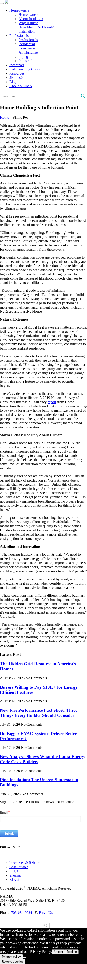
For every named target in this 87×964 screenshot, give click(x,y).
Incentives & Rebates (24, 863)
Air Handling (28, 52)
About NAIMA (20, 86)
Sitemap (15, 875)
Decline (72, 952)
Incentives (16, 65)
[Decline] (24, 957)
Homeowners (19, 10)
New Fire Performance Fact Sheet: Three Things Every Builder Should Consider (38, 713)
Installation (27, 31)
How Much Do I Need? (36, 27)
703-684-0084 (21, 913)
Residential (27, 44)
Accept (58, 952)
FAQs (13, 871)
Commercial (27, 48)
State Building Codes (24, 69)
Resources (16, 73)
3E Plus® (16, 78)
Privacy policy (11, 956)
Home (4, 117)
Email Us (46, 913)
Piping (23, 57)
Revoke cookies (12, 961)
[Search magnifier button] (83, 96)
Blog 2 (14, 879)
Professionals (19, 36)
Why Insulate (28, 23)
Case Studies (18, 867)
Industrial (25, 61)
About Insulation (31, 19)
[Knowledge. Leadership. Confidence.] (6, 2)
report (52, 402)
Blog (12, 82)
